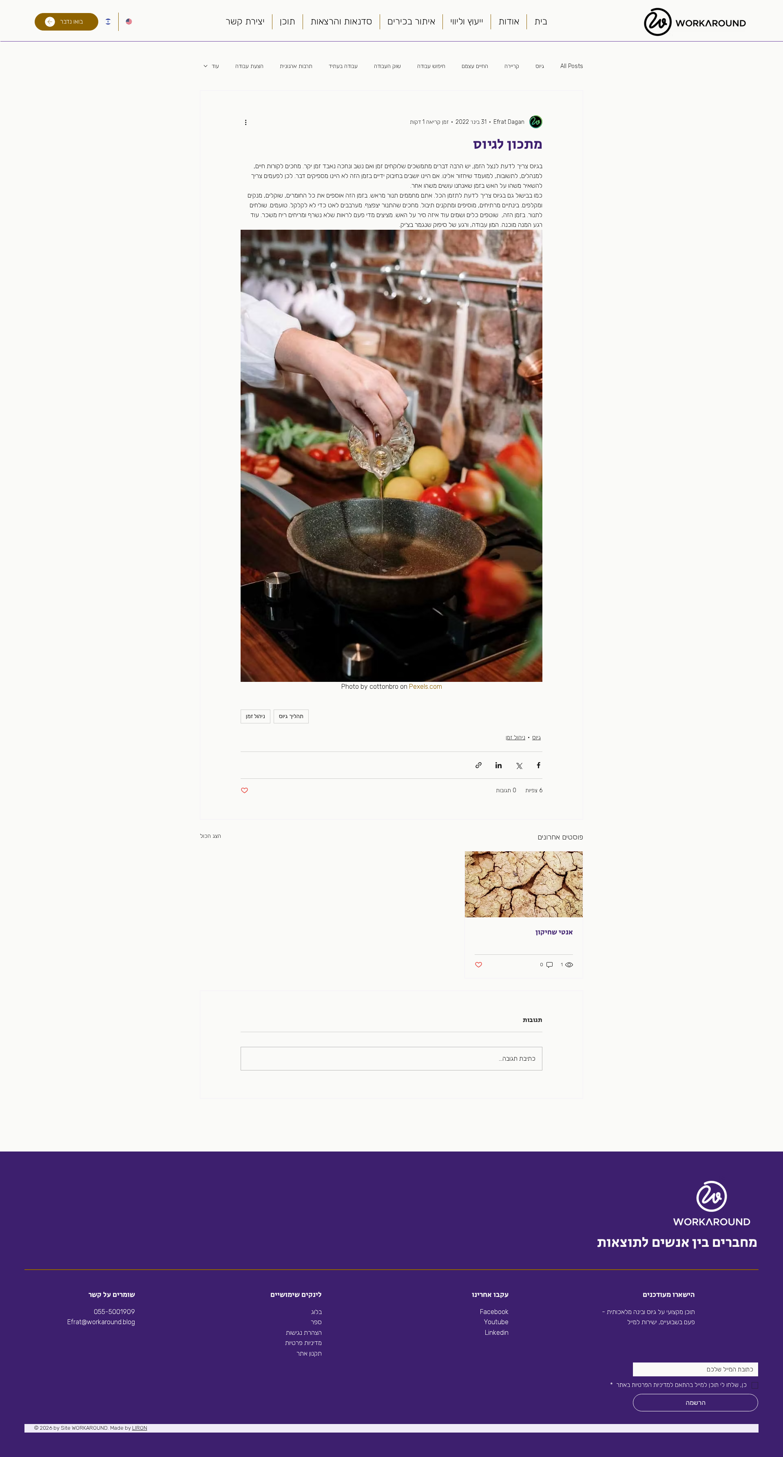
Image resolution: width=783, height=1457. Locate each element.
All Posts (571, 66)
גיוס (539, 66)
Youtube (496, 1322)
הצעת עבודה (249, 66)
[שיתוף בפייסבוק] (538, 765)
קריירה (511, 66)
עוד (215, 66)
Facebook (494, 1312)
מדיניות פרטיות (303, 1343)
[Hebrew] (108, 22)
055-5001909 (114, 1312)
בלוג (316, 1312)
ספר (316, 1322)
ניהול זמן (255, 716)
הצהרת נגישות (304, 1332)
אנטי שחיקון (554, 932)
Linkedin (496, 1332)
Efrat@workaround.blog (101, 1322)
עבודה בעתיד (343, 66)
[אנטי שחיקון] (524, 884)
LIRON (139, 1428)
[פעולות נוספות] (245, 122)
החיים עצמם (475, 66)
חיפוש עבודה (431, 66)
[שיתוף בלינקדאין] (498, 765)
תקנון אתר (309, 1353)
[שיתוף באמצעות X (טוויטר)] (518, 765)
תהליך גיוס (291, 716)
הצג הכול (210, 836)
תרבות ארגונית (296, 66)
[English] (128, 22)
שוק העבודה (387, 66)
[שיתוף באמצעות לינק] (478, 765)
